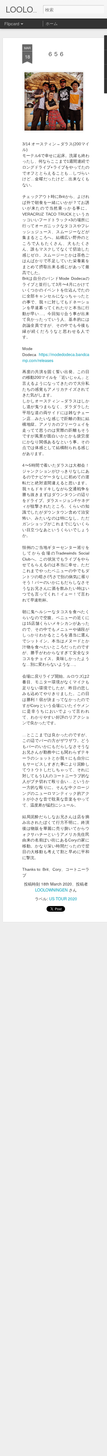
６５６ (55, 53)
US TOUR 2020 (63, 898)
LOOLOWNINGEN (51, 890)
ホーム (52, 23)
